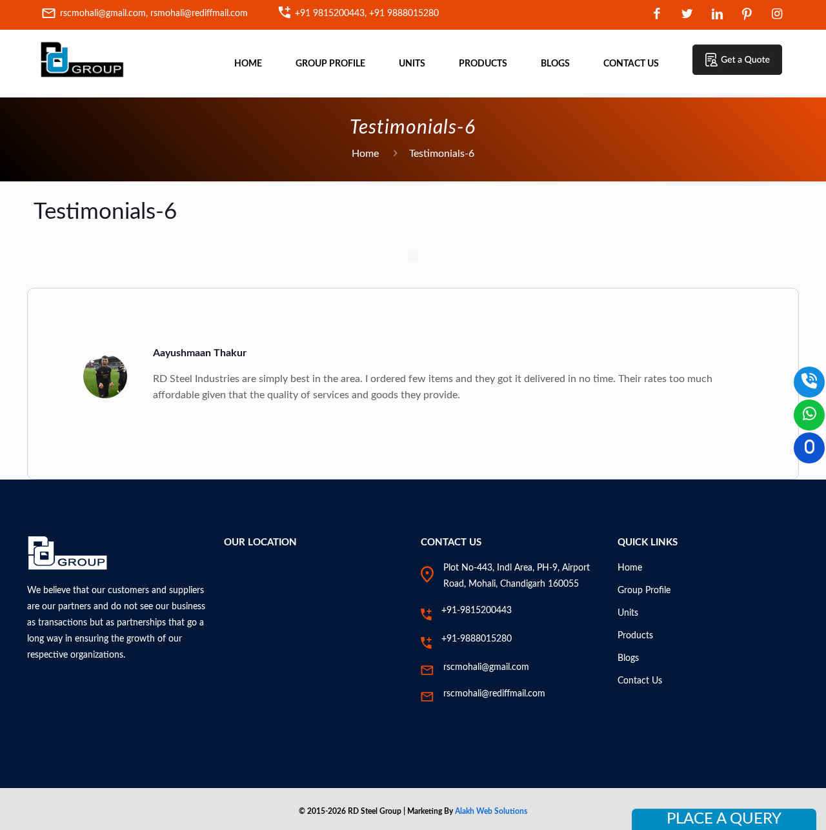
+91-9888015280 (476, 638)
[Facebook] (657, 15)
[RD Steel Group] (82, 59)
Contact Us (640, 680)
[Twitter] (687, 15)
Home (365, 153)
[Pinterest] (747, 15)
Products (635, 635)
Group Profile (644, 590)
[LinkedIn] (717, 15)
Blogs (628, 658)
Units (628, 613)
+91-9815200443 (476, 610)
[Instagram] (777, 15)
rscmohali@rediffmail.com (494, 693)
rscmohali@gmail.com (486, 667)
